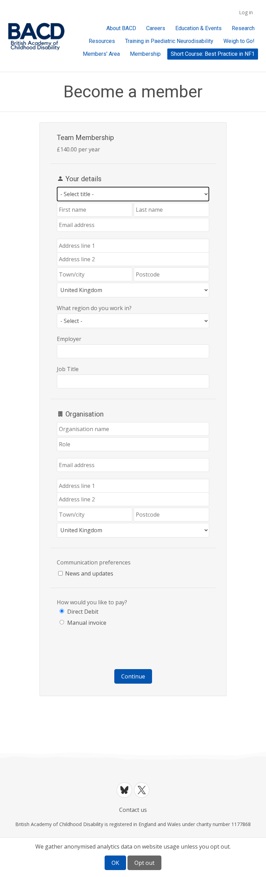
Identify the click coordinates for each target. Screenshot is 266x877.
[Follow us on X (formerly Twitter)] (141, 790)
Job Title (68, 369)
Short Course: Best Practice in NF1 (213, 54)
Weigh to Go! (239, 41)
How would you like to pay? (92, 602)
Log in (246, 12)
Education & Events (198, 28)
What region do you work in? (94, 308)
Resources (102, 41)
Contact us (133, 810)
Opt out (144, 863)
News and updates (89, 573)
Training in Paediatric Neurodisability (169, 41)
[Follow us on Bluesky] (124, 790)
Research (243, 28)
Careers (155, 28)
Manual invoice (86, 622)
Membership (145, 54)
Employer (69, 339)
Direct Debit (82, 611)
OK (115, 863)
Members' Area (101, 54)
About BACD (121, 28)
